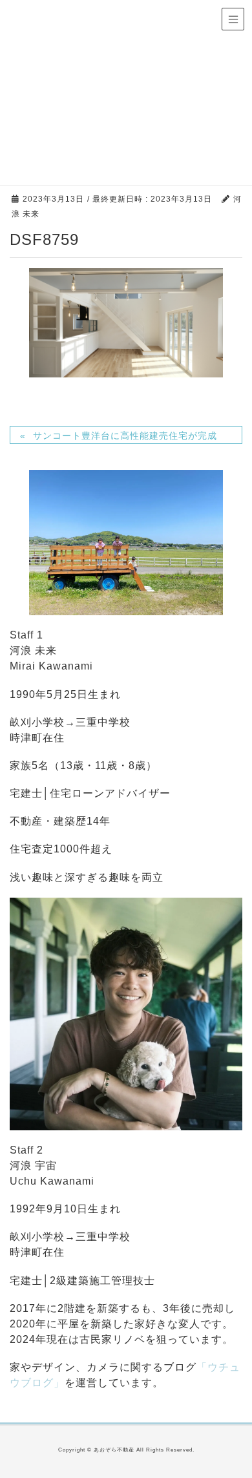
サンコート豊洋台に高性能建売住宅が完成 (125, 435)
